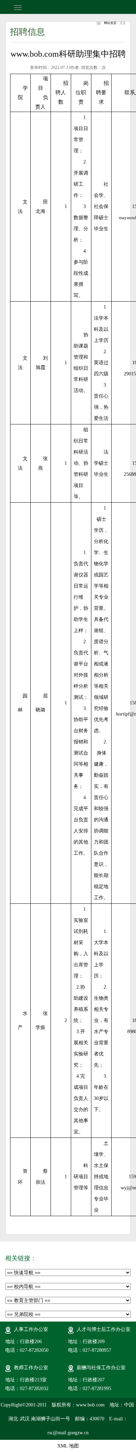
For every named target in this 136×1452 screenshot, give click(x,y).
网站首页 (110, 23)
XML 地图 (68, 1446)
